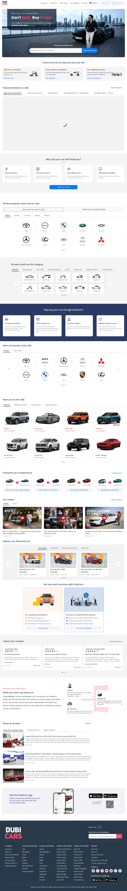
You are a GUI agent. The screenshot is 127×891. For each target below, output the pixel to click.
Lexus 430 (60, 880)
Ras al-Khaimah (27, 866)
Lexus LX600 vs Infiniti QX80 (79, 490)
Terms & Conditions (12, 855)
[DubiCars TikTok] (111, 870)
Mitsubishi (43, 874)
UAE (23, 849)
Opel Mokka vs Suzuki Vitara (110, 490)
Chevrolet (42, 871)
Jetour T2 (7, 428)
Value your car (43, 628)
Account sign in (10, 860)
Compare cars (117, 473)
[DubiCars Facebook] (98, 870)
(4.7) (57, 651)
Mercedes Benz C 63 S (27, 569)
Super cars (79, 291)
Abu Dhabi (26, 852)
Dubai (24, 860)
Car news (94, 857)
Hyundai (42, 869)
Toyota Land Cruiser (64, 849)
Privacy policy (9, 857)
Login (118, 3)
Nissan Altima (61, 860)
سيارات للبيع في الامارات (99, 863)
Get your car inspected (84, 628)
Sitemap (94, 846)
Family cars (46, 280)
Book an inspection (94, 78)
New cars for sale (97, 855)
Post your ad (8, 78)
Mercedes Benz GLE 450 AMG (91, 569)
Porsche (42, 880)
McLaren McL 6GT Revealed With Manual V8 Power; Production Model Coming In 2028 (56, 771)
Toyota (41, 849)
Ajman (24, 857)
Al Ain (24, 855)
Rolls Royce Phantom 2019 (95, 649)
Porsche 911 (38, 428)
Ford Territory (79, 880)
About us (8, 852)
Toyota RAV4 (78, 874)
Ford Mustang (61, 866)
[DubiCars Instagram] (102, 870)
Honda (41, 877)
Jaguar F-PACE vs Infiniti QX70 (48, 490)
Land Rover (43, 866)
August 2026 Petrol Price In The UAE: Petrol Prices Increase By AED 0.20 (51, 736)
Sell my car (105, 3)
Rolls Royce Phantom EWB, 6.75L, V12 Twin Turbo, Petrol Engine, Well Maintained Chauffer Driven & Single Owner (102, 654)
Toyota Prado (61, 855)
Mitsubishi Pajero (63, 877)
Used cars (94, 849)
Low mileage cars (29, 291)
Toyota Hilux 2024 (11, 649)
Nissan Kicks (38, 455)
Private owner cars (30, 280)
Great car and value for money (55, 654)
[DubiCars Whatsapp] (120, 871)
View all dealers (116, 88)
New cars (94, 852)
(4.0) (16, 651)
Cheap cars (96, 280)
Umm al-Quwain (27, 871)
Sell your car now (63, 187)
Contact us (8, 849)
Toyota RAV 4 (61, 863)
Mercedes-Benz (44, 852)
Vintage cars (96, 291)
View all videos (116, 500)
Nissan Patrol (8, 455)
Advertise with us (11, 863)
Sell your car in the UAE (99, 860)
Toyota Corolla (62, 869)
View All (87, 723)
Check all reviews (116, 641)
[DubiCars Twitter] (115, 870)
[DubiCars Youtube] (107, 870)
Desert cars (79, 280)
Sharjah (25, 869)
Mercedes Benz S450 (57, 569)
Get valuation (51, 78)
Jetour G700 (69, 428)
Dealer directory (10, 866)
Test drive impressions (12, 654)
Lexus (41, 857)
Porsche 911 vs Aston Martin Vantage (17, 490)
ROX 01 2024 (49, 649)
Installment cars (63, 280)
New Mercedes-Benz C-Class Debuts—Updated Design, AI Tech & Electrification (53, 754)
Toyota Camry (61, 857)
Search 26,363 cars (89, 50)
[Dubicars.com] (13, 833)
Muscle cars (46, 291)
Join (119, 836)
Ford (41, 863)
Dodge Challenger (101, 455)
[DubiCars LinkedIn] (93, 870)
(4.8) (97, 651)
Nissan (41, 855)
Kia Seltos (99, 428)
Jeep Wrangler (69, 455)
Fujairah (25, 863)
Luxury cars (63, 291)
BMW (41, 860)
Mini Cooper (78, 877)
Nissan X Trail (78, 871)
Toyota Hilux (61, 871)
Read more (36, 665)
